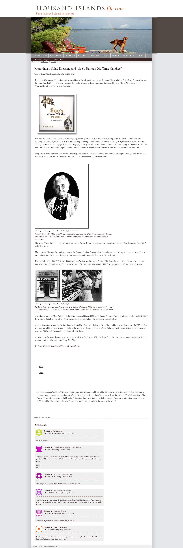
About (140, 55)
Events (81, 55)
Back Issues (56, 55)
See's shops (50, 331)
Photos (115, 55)
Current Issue (40, 55)
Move (41, 366)
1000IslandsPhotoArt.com (139, 52)
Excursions (128, 55)
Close (41, 372)
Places (43, 417)
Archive (37, 63)
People (47, 417)
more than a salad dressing (61, 86)
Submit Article (58, 60)
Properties (93, 55)
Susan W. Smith (46, 74)
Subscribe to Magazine (42, 60)
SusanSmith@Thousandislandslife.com (65, 346)
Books (105, 55)
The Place (70, 55)
